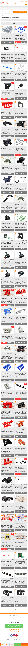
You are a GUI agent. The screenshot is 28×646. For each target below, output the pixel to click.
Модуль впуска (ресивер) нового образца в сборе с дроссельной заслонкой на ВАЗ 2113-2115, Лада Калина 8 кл (21, 413)
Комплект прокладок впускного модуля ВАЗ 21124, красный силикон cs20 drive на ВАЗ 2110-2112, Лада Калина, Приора (7, 526)
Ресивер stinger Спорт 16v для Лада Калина (20, 449)
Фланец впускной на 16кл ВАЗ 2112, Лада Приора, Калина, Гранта (21, 393)
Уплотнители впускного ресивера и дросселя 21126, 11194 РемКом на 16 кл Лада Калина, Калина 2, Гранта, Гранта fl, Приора (7, 544)
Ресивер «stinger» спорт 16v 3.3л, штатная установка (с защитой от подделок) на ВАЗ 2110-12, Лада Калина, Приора (7, 113)
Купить (9, 42)
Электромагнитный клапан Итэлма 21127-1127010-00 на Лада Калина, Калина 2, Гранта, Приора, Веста (7, 188)
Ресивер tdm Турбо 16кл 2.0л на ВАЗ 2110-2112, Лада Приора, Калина (20, 375)
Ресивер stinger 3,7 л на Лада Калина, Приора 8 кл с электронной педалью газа (20, 431)
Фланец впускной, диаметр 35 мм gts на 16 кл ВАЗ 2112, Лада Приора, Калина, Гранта (7, 582)
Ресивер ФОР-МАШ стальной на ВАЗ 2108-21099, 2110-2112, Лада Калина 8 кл (6, 319)
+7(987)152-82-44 (14, 631)
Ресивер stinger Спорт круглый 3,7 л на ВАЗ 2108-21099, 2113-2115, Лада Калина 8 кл (6, 413)
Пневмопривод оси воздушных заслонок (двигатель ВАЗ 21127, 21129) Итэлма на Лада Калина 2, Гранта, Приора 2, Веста (20, 94)
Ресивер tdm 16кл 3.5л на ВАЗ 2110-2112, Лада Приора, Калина (7, 375)
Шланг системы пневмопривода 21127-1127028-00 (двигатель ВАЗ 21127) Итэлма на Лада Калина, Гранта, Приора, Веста (20, 188)
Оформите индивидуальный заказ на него (14, 626)
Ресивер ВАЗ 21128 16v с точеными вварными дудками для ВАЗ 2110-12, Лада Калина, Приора (7, 338)
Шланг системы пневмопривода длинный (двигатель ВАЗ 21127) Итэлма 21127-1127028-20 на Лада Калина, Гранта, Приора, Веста (21, 488)
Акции (14, 618)
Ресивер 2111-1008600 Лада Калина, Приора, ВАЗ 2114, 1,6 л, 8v (20, 168)
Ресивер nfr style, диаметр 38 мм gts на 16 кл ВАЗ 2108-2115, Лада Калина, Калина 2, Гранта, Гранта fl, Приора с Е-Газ (7, 282)
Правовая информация (14, 617)
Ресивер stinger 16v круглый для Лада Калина (7, 430)
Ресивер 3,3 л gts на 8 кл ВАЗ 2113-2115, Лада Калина (20, 600)
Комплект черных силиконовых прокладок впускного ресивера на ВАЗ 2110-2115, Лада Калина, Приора (20, 469)
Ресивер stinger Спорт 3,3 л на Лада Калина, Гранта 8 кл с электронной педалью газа (7, 469)
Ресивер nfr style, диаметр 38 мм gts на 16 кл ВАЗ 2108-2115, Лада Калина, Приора (20, 281)
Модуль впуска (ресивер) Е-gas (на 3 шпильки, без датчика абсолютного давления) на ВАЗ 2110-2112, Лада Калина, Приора (21, 356)
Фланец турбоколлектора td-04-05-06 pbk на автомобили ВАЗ (21, 112)
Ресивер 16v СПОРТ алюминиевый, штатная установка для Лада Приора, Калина (6, 450)
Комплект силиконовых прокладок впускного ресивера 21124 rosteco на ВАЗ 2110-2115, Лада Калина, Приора (20, 75)
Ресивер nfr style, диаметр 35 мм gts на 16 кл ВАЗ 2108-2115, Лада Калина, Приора (20, 262)
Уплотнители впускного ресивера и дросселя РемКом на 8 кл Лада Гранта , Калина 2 (20, 544)
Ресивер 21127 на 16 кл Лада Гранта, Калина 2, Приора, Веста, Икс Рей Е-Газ (7, 94)
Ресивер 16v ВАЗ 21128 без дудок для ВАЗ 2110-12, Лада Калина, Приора (7, 394)
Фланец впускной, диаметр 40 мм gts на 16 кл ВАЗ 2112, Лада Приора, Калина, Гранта (20, 581)
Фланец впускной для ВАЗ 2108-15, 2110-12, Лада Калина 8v (20, 318)
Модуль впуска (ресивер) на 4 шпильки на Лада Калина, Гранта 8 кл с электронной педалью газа (21, 131)
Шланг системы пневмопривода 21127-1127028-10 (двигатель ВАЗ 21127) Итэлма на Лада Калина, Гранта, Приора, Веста (7, 207)
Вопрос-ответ (14, 620)
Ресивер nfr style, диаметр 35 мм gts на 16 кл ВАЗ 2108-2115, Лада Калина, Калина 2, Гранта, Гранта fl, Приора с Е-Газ (7, 263)
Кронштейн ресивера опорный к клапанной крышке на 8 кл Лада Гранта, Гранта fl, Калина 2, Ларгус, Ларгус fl (7, 38)
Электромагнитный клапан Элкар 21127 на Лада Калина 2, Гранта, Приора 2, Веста (6, 507)
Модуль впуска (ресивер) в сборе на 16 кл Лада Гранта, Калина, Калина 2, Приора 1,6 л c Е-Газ (21, 244)
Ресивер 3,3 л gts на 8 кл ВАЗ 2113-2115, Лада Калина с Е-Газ (7, 600)
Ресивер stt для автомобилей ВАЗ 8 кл (6, 149)
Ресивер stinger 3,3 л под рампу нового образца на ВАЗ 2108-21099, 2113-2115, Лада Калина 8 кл (21, 300)
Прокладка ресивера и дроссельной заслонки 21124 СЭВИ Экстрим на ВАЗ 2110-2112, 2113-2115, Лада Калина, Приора (21, 563)
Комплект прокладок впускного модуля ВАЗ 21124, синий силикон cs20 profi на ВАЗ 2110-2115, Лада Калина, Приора (20, 37)
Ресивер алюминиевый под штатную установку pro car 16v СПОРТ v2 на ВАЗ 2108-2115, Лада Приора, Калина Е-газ (6, 225)
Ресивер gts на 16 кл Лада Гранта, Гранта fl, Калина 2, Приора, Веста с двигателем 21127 (7, 131)
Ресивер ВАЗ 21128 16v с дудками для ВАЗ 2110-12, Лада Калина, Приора (21, 337)
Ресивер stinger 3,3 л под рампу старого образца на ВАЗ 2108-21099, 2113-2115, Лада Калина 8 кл (7, 300)
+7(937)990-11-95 (14, 630)
